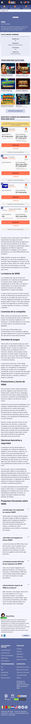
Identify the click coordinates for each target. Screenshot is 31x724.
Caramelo (19, 649)
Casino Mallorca (5, 661)
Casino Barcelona (5, 650)
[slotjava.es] (12, 2)
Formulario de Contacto (23, 667)
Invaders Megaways (6, 90)
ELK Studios (4, 675)
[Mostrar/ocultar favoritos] (28, 2)
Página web (15, 145)
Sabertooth (19, 105)
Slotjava (3, 10)
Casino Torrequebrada (7, 655)
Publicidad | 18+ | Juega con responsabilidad (15, 152)
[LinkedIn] (4, 636)
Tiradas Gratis (26, 8)
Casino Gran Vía (5, 653)
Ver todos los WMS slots (15, 111)
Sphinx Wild (20, 654)
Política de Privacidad (22, 669)
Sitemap (19, 677)
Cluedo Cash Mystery (7, 75)
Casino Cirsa (4, 658)
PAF (2, 667)
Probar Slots (4, 8)
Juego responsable (22, 675)
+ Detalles (16, 148)
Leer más (26, 635)
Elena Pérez (8, 23)
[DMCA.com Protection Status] (20, 699)
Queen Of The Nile (22, 659)
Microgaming (4, 672)
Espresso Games (5, 677)
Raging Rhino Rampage (7, 105)
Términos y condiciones (23, 672)
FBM (2, 669)
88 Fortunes (20, 657)
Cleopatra (19, 651)
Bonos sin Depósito (15, 8)
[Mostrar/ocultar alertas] (21, 2)
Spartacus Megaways (22, 90)
